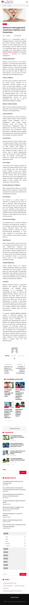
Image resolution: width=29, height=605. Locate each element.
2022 (5, 558)
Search (4, 469)
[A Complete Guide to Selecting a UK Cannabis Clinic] (9, 385)
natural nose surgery (19, 585)
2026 (5, 533)
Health (4, 24)
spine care (5, 588)
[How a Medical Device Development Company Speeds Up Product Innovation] (20, 385)
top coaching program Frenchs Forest (12, 591)
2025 (5, 549)
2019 (5, 568)
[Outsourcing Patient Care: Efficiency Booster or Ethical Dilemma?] (9, 405)
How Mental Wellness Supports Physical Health (17, 459)
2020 (5, 565)
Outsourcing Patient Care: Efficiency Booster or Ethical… (17, 452)
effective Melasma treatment (18, 313)
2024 (5, 552)
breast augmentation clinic (9, 583)
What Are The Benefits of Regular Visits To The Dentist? (8, 370)
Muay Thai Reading (8, 585)
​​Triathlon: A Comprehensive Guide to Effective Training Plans (21, 370)
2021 (5, 562)
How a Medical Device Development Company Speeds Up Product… (17, 445)
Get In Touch (14, 597)
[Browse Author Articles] (14, 350)
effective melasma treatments (10, 52)
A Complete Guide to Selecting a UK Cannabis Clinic (17, 437)
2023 (5, 555)
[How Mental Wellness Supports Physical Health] (20, 405)
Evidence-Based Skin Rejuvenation (12, 520)
